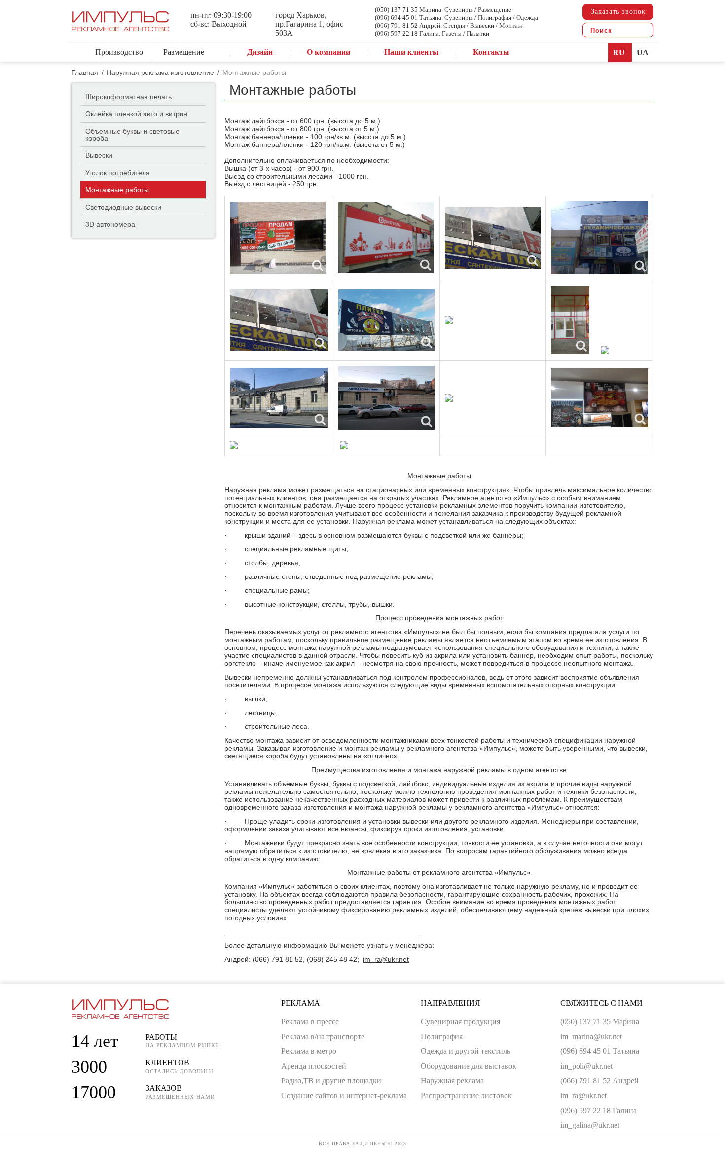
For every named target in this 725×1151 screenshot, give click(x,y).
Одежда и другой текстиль (465, 1051)
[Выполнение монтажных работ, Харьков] (570, 320)
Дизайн (260, 52)
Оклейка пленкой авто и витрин (136, 114)
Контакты (491, 52)
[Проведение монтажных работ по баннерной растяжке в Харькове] (279, 320)
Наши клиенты (411, 52)
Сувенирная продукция (460, 1021)
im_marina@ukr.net (591, 1036)
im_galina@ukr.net (589, 1125)
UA (643, 52)
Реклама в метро (308, 1051)
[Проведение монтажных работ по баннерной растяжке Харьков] (599, 237)
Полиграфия (442, 1036)
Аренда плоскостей (313, 1066)
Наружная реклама (452, 1081)
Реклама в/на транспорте (322, 1036)
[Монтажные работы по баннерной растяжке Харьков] (386, 237)
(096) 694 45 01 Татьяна (599, 1051)
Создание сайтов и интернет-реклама (344, 1095)
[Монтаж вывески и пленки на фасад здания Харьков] (234, 445)
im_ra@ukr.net (386, 959)
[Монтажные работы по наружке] (279, 398)
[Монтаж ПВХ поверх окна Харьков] (278, 238)
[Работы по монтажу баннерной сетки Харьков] (386, 320)
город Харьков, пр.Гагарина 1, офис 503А (309, 24)
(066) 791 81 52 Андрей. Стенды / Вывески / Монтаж (448, 25)
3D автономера (110, 224)
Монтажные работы (117, 190)
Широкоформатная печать (128, 97)
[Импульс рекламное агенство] (121, 27)
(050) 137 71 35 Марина (599, 1021)
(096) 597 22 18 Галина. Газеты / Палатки (432, 33)
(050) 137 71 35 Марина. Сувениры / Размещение (443, 9)
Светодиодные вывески (123, 207)
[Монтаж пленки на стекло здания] (605, 350)
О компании (328, 52)
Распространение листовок (466, 1095)
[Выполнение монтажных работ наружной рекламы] (449, 398)
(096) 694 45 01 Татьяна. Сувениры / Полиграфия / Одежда (456, 17)
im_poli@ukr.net (586, 1066)
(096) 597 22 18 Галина (598, 1110)
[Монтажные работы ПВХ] (449, 320)
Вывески (98, 155)
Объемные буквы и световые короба (132, 134)
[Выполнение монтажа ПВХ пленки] (599, 397)
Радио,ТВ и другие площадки (331, 1081)
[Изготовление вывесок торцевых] (344, 445)
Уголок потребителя (117, 173)
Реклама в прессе (310, 1021)
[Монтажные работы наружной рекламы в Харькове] (386, 398)
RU (620, 52)
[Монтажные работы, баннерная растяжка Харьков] (493, 238)
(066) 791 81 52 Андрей (599, 1081)
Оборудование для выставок (468, 1066)
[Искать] (643, 30)
